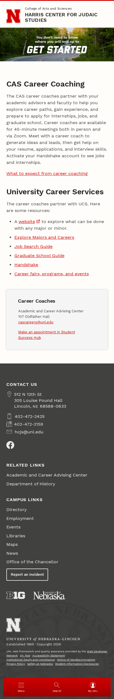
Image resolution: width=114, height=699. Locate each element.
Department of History (30, 483)
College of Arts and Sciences (48, 9)
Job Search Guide (33, 246)
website (27, 221)
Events (13, 527)
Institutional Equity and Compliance (30, 659)
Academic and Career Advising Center (46, 475)
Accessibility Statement (48, 655)
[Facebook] (10, 445)
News (12, 553)
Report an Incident (27, 574)
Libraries (15, 535)
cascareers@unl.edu (35, 322)
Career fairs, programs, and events (51, 273)
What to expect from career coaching (47, 173)
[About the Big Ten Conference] (15, 595)
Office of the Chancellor (32, 561)
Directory (16, 509)
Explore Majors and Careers (44, 237)
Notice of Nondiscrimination (76, 659)
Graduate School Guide (39, 255)
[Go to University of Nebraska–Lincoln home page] (13, 16)
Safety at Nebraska (40, 663)
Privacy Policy (15, 663)
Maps (12, 544)
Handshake (26, 264)
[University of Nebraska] (49, 595)
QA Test (25, 655)
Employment (20, 518)
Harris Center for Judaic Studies (61, 17)
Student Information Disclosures (77, 663)
